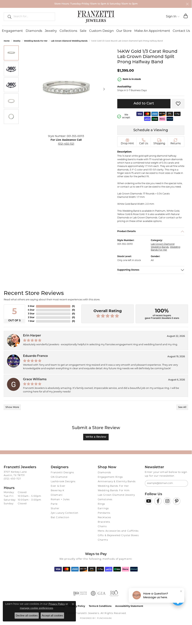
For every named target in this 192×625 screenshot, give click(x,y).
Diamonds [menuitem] (104, 473)
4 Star (31, 310)
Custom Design (101, 31)
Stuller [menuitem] (55, 508)
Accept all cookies (52, 615)
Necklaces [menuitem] (104, 517)
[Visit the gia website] (98, 593)
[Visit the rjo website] (114, 593)
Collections (68, 31)
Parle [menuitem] (54, 504)
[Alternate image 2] (11, 68)
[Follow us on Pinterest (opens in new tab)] (176, 501)
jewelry (16, 41)
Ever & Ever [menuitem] (58, 486)
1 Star (31, 321)
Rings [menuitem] (101, 504)
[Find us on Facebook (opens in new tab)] (158, 501)
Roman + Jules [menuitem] (60, 500)
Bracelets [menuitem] (104, 522)
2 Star (31, 317)
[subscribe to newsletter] (183, 483)
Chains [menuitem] (102, 526)
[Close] (187, 4)
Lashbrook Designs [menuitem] (63, 482)
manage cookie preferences (36, 607)
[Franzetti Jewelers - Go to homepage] (96, 16)
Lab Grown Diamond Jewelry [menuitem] (116, 495)
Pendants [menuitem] (104, 513)
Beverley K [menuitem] (57, 491)
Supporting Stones (128, 270)
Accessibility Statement (129, 606)
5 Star (31, 306)
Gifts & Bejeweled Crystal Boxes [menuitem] (118, 535)
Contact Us (181, 31)
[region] (66, 89)
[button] (172, 16)
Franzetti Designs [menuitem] (62, 473)
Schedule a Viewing (150, 130)
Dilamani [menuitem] (57, 495)
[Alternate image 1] (11, 52)
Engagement (12, 31)
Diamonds (34, 31)
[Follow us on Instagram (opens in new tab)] (167, 501)
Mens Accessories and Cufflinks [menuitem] (118, 531)
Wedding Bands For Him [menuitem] (114, 491)
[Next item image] (104, 89)
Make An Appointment (152, 31)
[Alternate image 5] (11, 116)
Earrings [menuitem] (103, 508)
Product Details (126, 231)
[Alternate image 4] (11, 100)
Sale (83, 31)
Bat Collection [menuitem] (60, 517)
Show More (12, 407)
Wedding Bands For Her (35, 41)
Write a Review (96, 437)
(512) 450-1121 (66, 144)
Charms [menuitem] (103, 540)
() (73, 306)
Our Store (123, 31)
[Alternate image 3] (11, 84)
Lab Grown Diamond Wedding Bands (69, 41)
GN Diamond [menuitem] (59, 477)
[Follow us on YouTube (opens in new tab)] (148, 501)
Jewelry (51, 31)
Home (7, 41)
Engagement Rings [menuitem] (110, 477)
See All (182, 407)
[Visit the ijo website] (80, 593)
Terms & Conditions (100, 606)
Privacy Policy (57, 603)
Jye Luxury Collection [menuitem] (64, 513)
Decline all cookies (27, 615)
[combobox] (32, 17)
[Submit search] (8, 17)
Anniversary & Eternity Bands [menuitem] (117, 482)
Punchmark (104, 618)
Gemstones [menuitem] (105, 500)
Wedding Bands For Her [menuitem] (113, 486)
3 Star (31, 314)
